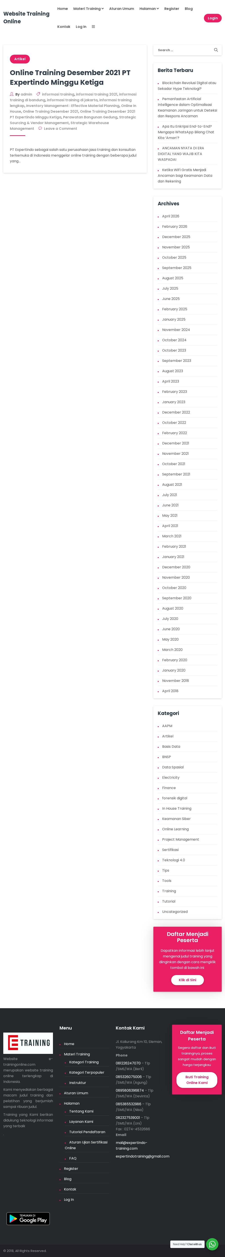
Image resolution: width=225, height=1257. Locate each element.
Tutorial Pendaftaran (87, 1131)
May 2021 (170, 515)
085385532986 (128, 1104)
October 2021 (173, 463)
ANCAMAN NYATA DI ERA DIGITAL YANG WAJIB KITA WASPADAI (181, 154)
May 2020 (170, 639)
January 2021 (173, 556)
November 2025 (176, 247)
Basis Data (171, 746)
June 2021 (170, 505)
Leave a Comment (60, 128)
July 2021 (169, 494)
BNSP (166, 756)
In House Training (176, 808)
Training (169, 891)
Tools (166, 880)
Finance (169, 787)
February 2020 (174, 660)
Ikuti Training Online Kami (197, 1080)
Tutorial (168, 901)
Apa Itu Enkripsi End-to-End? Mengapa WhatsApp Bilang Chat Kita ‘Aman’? (186, 132)
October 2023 (174, 350)
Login (213, 18)
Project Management (180, 839)
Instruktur (77, 1082)
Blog (189, 8)
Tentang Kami (81, 1111)
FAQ (72, 1158)
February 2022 (174, 432)
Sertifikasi (170, 849)
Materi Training (87, 8)
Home (62, 8)
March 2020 (172, 649)
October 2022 (174, 422)
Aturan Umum (121, 8)
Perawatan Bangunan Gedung (90, 117)
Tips (165, 870)
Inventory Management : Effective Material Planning (72, 105)
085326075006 (129, 1076)
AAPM (167, 725)
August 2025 (172, 278)
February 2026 (174, 226)
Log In (81, 26)
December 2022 (176, 412)
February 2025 (174, 309)
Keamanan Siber (176, 818)
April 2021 (170, 525)
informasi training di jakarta (72, 100)
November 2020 (176, 577)
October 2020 (174, 587)
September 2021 (176, 474)
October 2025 (174, 257)
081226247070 (128, 1063)
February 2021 (174, 546)
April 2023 (170, 381)
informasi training (58, 94)
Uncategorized (175, 911)
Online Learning (175, 829)
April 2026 (170, 216)
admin (26, 94)
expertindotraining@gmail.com (142, 1156)
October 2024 (174, 340)
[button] (93, 27)
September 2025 (176, 267)
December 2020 (176, 567)
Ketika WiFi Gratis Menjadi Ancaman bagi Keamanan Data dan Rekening (185, 175)
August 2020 (172, 608)
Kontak (63, 26)
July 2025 (170, 288)
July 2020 (170, 618)
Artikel (19, 59)
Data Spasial (173, 767)
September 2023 (176, 360)
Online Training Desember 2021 (50, 111)
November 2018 (175, 680)
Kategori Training (84, 1062)
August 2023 (172, 371)
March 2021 (171, 536)
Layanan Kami (81, 1121)
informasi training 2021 (96, 94)
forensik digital (174, 798)
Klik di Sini (187, 979)
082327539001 (128, 1117)
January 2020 (173, 670)
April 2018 (170, 691)
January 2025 (173, 319)
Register (171, 8)
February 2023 (174, 391)
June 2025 (171, 298)
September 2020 (176, 598)
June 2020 (171, 629)
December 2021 (175, 443)
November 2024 (176, 329)
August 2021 (172, 484)
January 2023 (173, 402)
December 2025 (176, 236)
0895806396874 (130, 1090)
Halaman (148, 8)
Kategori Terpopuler (86, 1072)
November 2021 (175, 453)
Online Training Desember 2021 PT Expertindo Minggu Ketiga (70, 77)
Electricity (171, 777)
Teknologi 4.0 (173, 860)
